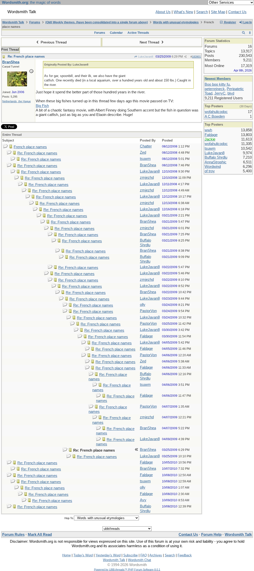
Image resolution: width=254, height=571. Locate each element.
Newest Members (218, 78)
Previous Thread (53, 42)
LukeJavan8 (145, 56)
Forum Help (211, 534)
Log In (247, 22)
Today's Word (83, 555)
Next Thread (150, 42)
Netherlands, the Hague (16, 101)
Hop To (68, 518)
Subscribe (130, 555)
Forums (34, 22)
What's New (183, 12)
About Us (163, 12)
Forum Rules (13, 534)
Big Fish (42, 106)
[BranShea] (17, 85)
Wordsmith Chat (139, 560)
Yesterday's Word (108, 555)
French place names (30, 147)
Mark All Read (40, 534)
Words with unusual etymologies (176, 22)
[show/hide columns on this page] (250, 33)
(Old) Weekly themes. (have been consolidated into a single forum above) (96, 22)
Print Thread (10, 49)
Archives (155, 555)
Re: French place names (26, 56)
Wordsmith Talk (13, 22)
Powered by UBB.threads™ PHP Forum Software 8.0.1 (127, 569)
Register (229, 22)
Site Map (218, 12)
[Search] (243, 33)
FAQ (143, 555)
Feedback (185, 555)
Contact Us (237, 12)
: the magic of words (31, 2)
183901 (196, 56)
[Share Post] (185, 56)
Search (202, 12)
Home (66, 555)
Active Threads (138, 33)
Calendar (116, 33)
